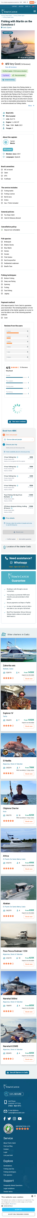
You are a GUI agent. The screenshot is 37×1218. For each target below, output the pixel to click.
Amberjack (7, 242)
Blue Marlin (8, 248)
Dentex (6, 251)
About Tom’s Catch (10, 1143)
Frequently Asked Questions (13, 1185)
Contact (14, 6)
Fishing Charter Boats (6, 15)
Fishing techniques (10, 1172)
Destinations (8, 1166)
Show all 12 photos (26, 57)
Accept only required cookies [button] (18, 1214)
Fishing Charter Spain (19, 15)
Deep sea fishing (9, 281)
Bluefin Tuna (8, 266)
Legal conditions (9, 1188)
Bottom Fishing (9, 278)
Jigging (6, 294)
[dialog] (18, 1206)
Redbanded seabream (11, 263)
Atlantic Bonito (9, 245)
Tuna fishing (8, 290)
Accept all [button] (18, 1209)
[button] (33, 7)
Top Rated (6, 75)
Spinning (7, 284)
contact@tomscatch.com (16, 1113)
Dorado (6, 254)
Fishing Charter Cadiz (8, 17)
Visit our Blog (8, 1146)
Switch (32, 2)
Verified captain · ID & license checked (15, 71)
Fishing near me (9, 1169)
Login (5, 1152)
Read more (13, 1204)
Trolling (6, 287)
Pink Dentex (8, 257)
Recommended (20, 75)
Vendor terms (8, 1191)
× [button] (35, 1196)
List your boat (8, 1155)
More (30, 106)
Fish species (8, 1175)
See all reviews (11, 67)
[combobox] (32, 1196)
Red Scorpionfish (10, 260)
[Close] (35, 2)
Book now (19, 532)
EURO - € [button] (27, 6)
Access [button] (21, 6)
